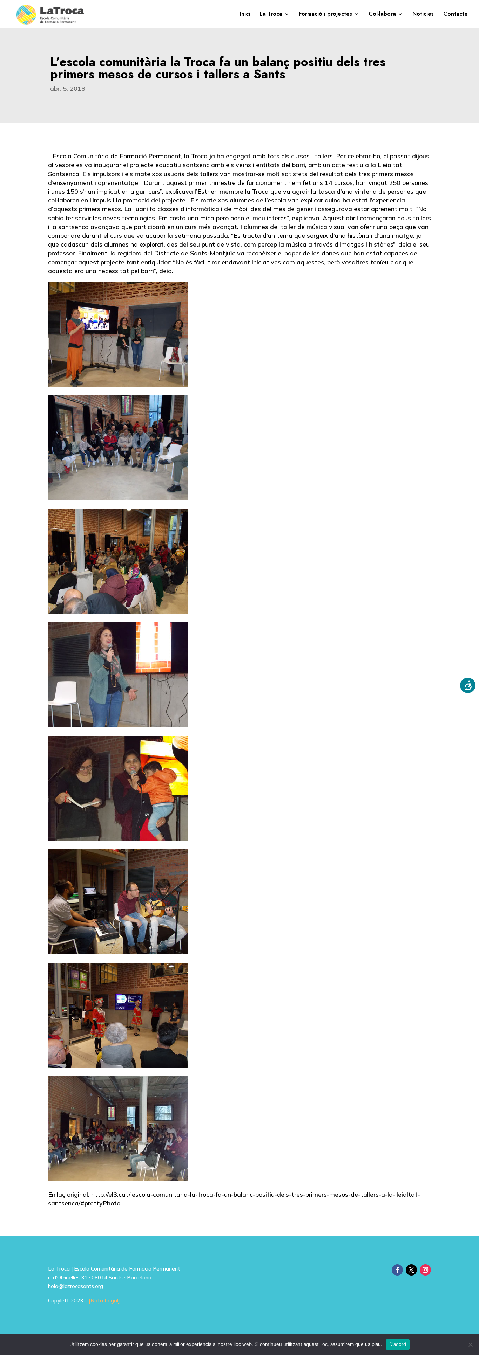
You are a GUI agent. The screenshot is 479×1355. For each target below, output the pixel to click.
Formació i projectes (325, 15)
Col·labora (382, 15)
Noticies (423, 15)
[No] (470, 1344)
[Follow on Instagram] (425, 1270)
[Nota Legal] (104, 1300)
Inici (245, 15)
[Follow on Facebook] (397, 1270)
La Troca (270, 15)
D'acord (397, 1344)
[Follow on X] (411, 1270)
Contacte (455, 15)
